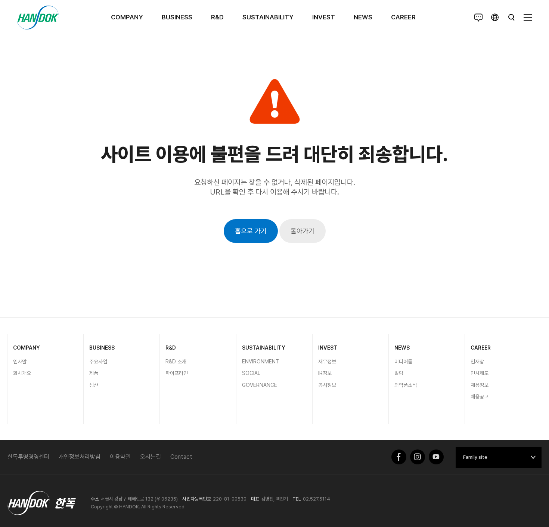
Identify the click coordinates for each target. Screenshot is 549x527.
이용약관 (120, 456)
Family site (475, 457)
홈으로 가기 (251, 231)
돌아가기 (302, 231)
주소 (95, 499)
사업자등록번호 (196, 499)
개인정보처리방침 (79, 456)
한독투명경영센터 (28, 456)
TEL (296, 499)
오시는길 (150, 456)
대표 (255, 499)
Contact (181, 456)
